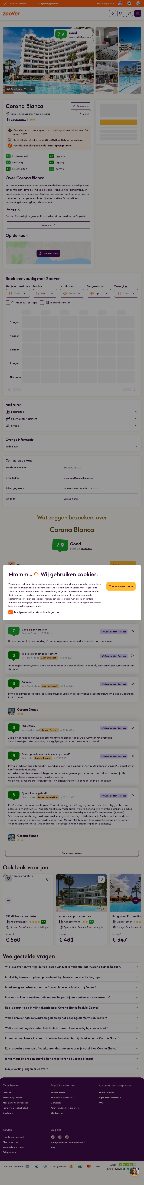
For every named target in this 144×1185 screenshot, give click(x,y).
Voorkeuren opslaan (121, 586)
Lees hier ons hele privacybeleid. (25, 606)
